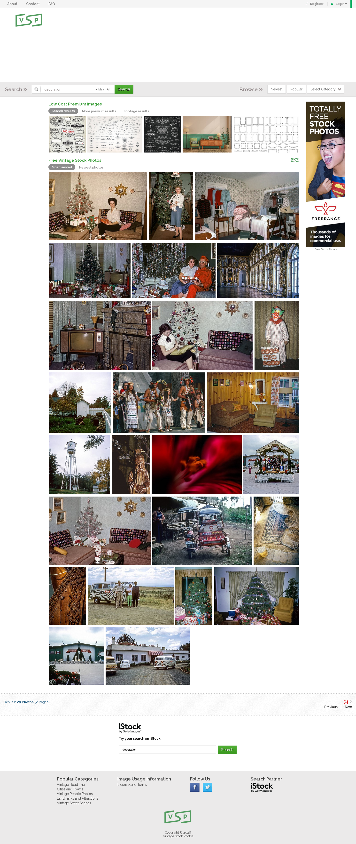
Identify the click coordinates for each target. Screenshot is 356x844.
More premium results (99, 111)
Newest (276, 89)
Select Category (323, 89)
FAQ (52, 4)
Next (348, 707)
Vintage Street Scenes (74, 803)
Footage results (136, 111)
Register (317, 4)
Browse (248, 89)
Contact (33, 4)
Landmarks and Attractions (77, 798)
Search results (63, 111)
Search (13, 89)
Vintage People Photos (75, 794)
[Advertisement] (193, 45)
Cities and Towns (70, 789)
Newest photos (91, 167)
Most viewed (62, 167)
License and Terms (132, 785)
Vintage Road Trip (71, 785)
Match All (104, 89)
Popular (296, 89)
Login (340, 4)
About (13, 4)
